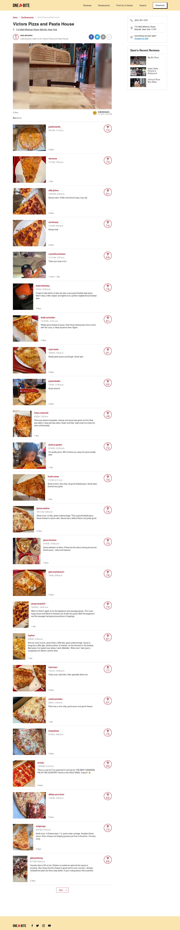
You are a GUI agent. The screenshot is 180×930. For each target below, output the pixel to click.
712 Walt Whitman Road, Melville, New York (36, 29)
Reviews (87, 5)
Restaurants (104, 5)
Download (160, 5)
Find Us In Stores (124, 5)
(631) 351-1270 (141, 20)
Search (143, 5)
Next (61, 890)
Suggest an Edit (141, 38)
